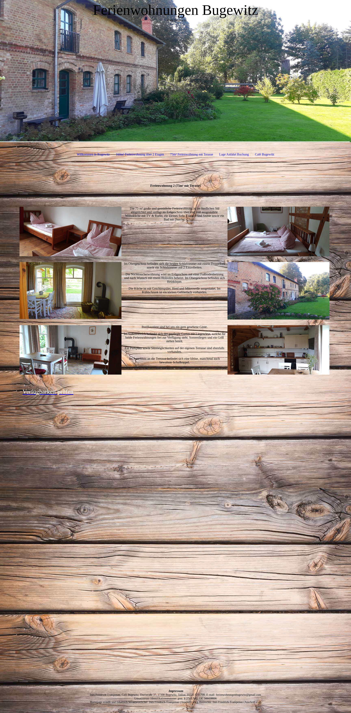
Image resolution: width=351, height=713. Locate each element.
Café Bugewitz (264, 154)
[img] (175, 71)
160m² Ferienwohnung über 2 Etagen (140, 154)
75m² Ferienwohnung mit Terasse (191, 154)
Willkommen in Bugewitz (93, 154)
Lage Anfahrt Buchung (234, 154)
